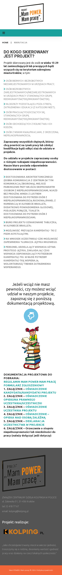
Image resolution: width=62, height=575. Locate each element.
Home (5, 42)
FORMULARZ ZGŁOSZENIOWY (24, 385)
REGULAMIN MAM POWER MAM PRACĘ (30, 381)
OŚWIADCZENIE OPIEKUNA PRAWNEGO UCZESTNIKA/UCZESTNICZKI (25, 399)
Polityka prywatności (44, 570)
